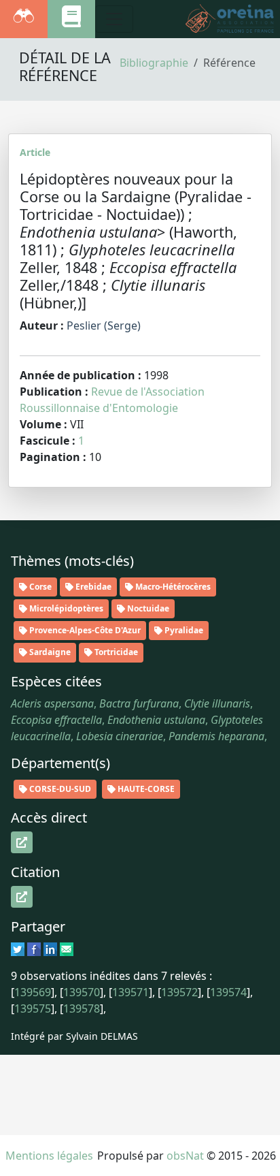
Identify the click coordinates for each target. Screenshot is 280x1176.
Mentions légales (49, 1155)
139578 (81, 1008)
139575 (32, 1008)
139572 (179, 992)
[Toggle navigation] (114, 19)
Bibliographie (154, 62)
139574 (228, 992)
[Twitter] (17, 948)
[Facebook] (34, 948)
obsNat (185, 1155)
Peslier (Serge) (104, 325)
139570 (81, 992)
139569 (32, 992)
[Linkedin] (50, 948)
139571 (130, 992)
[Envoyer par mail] (66, 948)
